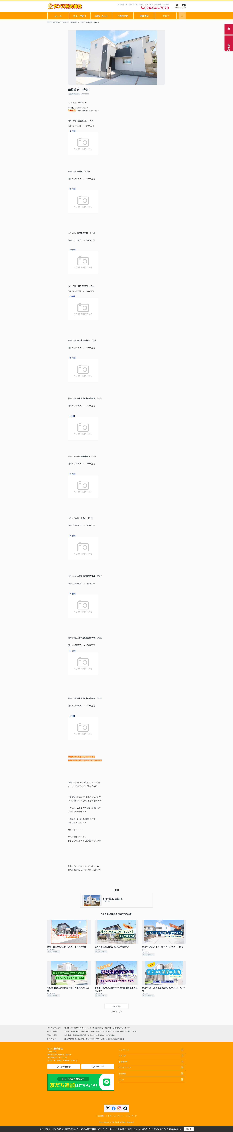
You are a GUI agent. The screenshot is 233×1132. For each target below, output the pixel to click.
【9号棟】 (72, 716)
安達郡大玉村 (98, 1028)
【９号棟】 (72, 189)
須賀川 (103, 1039)
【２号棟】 (72, 358)
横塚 (134, 1031)
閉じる (188, 1129)
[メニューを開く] (182, 15)
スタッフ (122, 1056)
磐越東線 (91, 1035)
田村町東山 (85, 1031)
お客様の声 (122, 16)
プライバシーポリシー (116, 1116)
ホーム (58, 16)
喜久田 (121, 1039)
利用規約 (101, 1116)
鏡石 (116, 1039)
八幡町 (129, 1031)
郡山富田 (81, 1039)
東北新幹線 (100, 1035)
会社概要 (122, 1074)
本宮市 (127, 1028)
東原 (93, 1031)
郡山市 (66, 1028)
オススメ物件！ (74, 94)
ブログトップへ (116, 1012)
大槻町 (67, 1031)
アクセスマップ (125, 1068)
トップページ (124, 1050)
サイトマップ (132, 1116)
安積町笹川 (75, 1031)
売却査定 (144, 16)
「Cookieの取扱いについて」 (157, 1129)
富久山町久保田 (119, 1031)
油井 (98, 1031)
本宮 (92, 1039)
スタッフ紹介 (79, 16)
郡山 (66, 1039)
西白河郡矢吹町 (77, 1028)
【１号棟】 (72, 131)
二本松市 (87, 1028)
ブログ (165, 16)
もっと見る (116, 1006)
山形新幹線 (110, 1035)
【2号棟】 (72, 296)
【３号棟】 (72, 250)
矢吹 (87, 1039)
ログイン (177, 7)
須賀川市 (108, 1028)
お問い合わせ (101, 16)
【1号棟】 (72, 416)
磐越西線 (83, 1035)
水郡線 (75, 1035)
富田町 (109, 1031)
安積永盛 (72, 1039)
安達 (97, 1039)
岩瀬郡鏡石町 (118, 1028)
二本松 (110, 1039)
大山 (103, 1031)
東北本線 (68, 1035)
